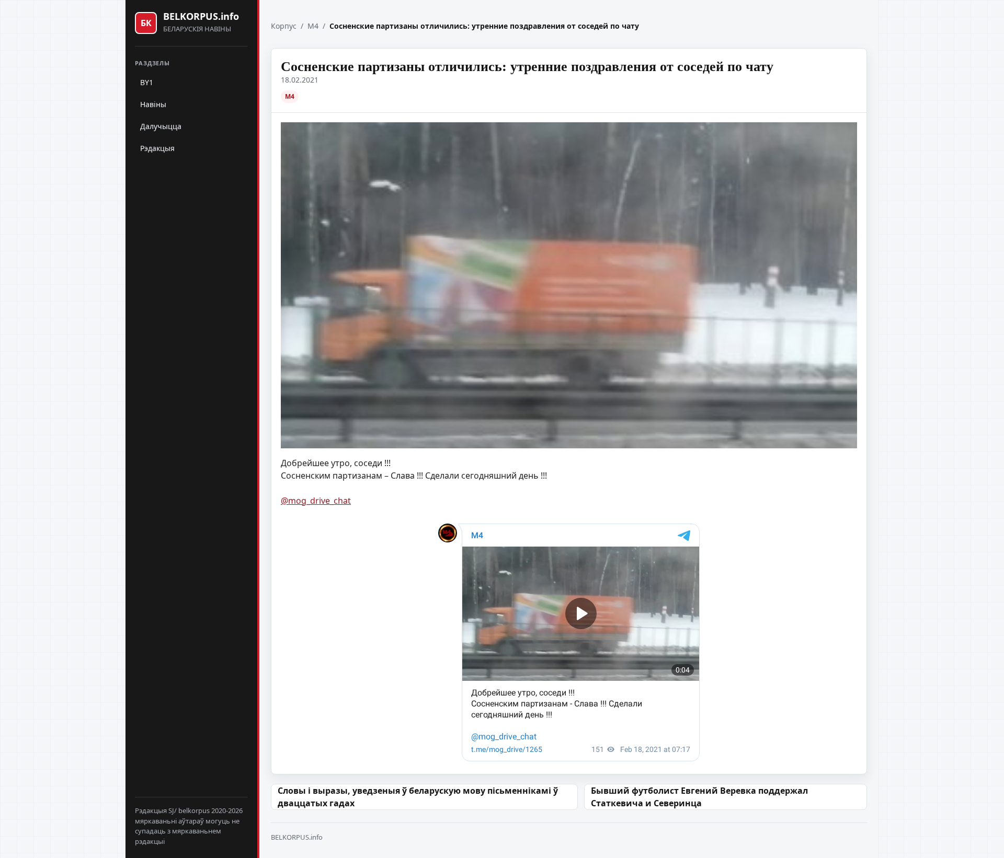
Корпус (283, 26)
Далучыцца (160, 126)
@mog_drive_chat (316, 500)
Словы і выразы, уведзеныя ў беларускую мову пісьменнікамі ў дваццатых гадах (418, 797)
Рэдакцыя (157, 148)
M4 (312, 26)
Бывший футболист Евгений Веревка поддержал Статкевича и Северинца (699, 797)
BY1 (146, 82)
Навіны (153, 104)
